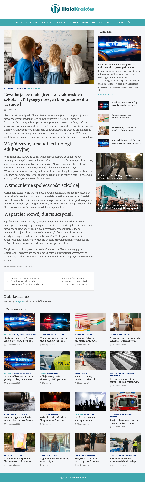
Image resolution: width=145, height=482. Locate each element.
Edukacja (21, 88)
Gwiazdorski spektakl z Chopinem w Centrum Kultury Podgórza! (53, 420)
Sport (85, 22)
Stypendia (17, 455)
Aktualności (47, 22)
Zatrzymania (25, 373)
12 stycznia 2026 (13, 109)
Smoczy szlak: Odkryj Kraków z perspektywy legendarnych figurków (119, 176)
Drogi (77, 373)
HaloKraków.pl (80, 477)
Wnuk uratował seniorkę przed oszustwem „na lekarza (124, 105)
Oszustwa (59, 335)
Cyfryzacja (10, 88)
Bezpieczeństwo (47, 335)
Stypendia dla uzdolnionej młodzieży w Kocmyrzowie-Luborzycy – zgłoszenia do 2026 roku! (54, 462)
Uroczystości (125, 335)
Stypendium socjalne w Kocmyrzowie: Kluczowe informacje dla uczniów (18, 461)
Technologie (33, 88)
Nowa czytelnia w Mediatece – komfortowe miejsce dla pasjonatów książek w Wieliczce (27, 281)
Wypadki (15, 373)
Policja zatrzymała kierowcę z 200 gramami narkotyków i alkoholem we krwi (54, 380)
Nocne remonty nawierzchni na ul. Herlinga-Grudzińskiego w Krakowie (90, 380)
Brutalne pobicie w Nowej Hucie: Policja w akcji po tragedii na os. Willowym (116, 67)
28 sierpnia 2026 (13, 344)
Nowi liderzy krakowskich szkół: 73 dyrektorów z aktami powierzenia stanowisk (125, 131)
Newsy (109, 22)
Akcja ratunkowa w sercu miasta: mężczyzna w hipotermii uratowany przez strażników (124, 424)
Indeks (19, 22)
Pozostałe (97, 22)
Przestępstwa (18, 335)
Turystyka (79, 455)
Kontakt (120, 22)
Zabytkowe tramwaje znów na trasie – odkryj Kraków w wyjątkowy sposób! (119, 207)
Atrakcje (61, 22)
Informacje (31, 22)
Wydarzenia (31, 335)
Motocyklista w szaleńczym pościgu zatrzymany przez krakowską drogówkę (126, 143)
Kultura (43, 414)
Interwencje (115, 414)
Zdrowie (113, 417)
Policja (7, 335)
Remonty (85, 373)
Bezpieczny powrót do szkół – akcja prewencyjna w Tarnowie (125, 382)
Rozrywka (79, 414)
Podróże (74, 22)
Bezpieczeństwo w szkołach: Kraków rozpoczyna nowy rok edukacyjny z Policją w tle (124, 119)
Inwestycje (16, 414)
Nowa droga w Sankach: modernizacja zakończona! (19, 419)
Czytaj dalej (104, 94)
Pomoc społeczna (129, 414)
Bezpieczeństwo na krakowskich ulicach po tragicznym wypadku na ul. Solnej (125, 462)
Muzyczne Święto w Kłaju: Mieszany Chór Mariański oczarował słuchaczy (74, 281)
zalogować (20, 301)
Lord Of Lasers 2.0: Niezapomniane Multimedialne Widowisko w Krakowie (90, 421)
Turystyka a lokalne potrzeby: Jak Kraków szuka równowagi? (87, 461)
